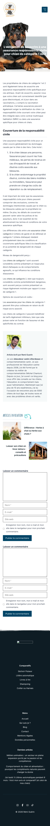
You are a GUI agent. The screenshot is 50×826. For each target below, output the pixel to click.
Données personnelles (25, 740)
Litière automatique (25, 675)
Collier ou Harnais (25, 688)
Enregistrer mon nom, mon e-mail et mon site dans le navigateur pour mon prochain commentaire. (25, 528)
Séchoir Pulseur (25, 671)
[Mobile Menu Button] (45, 9)
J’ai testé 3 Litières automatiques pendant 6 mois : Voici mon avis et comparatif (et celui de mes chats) (25, 780)
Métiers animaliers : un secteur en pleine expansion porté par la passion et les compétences (25, 758)
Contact (25, 731)
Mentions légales (25, 735)
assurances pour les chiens (19, 302)
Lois (25, 39)
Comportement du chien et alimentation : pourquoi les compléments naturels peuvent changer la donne (25, 769)
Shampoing (25, 684)
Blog (25, 727)
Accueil (25, 718)
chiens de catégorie (16, 260)
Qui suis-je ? (25, 723)
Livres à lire (25, 679)
